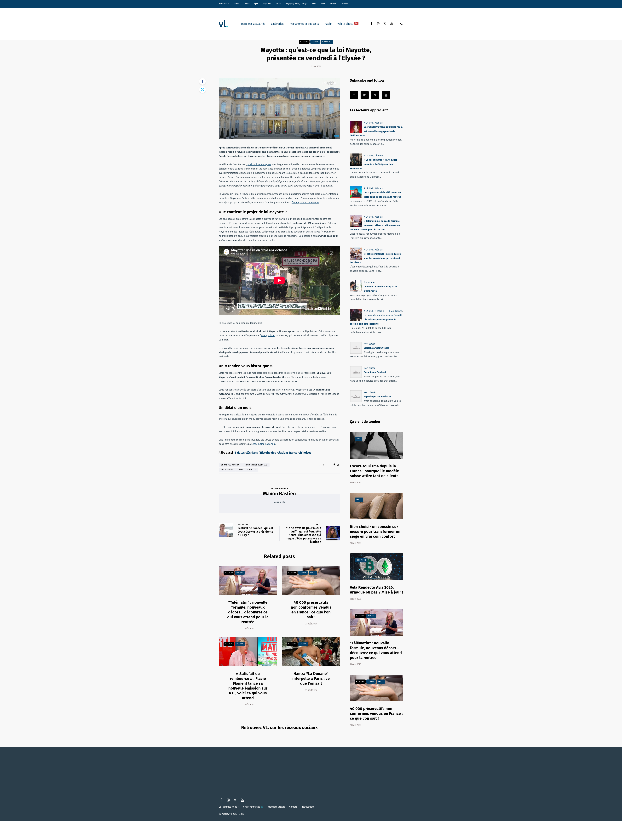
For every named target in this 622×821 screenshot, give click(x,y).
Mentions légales (276, 806)
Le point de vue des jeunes (378, 315)
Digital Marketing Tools (376, 347)
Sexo (314, 4)
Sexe (358, 439)
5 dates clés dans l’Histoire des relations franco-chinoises (272, 452)
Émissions (344, 4)
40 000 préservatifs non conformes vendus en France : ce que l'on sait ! (311, 609)
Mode (323, 4)
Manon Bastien (279, 494)
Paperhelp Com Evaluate (377, 396)
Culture (246, 4)
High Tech (267, 4)
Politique (327, 42)
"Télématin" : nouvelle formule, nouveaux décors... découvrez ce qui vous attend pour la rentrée (248, 612)
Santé (313, 573)
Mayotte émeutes (247, 470)
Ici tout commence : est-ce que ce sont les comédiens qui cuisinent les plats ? (375, 258)
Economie (369, 282)
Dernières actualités (253, 24)
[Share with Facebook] (202, 81)
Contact (293, 806)
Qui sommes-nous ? (228, 806)
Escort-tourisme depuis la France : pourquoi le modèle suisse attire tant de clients (374, 471)
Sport (256, 4)
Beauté (333, 4)
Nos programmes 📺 (253, 806)
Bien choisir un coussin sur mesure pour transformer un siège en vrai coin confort (375, 531)
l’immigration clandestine (305, 202)
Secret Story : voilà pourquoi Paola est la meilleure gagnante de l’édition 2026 (376, 131)
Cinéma (379, 155)
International (224, 4)
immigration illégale (256, 465)
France (236, 4)
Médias (239, 573)
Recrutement (307, 806)
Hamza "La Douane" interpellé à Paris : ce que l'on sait (311, 678)
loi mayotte (227, 470)
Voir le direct (347, 24)
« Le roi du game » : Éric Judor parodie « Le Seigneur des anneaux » (373, 164)
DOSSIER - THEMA (384, 311)
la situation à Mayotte (259, 164)
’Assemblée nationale (263, 443)
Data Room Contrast (375, 372)
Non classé (369, 343)
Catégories (277, 24)
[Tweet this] (202, 89)
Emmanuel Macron (230, 465)
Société (398, 315)
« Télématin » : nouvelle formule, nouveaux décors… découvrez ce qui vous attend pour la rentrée (375, 225)
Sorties (278, 4)
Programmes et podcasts (304, 24)
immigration (268, 335)
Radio (328, 24)
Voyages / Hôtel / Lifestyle (296, 4)
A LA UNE (304, 42)
